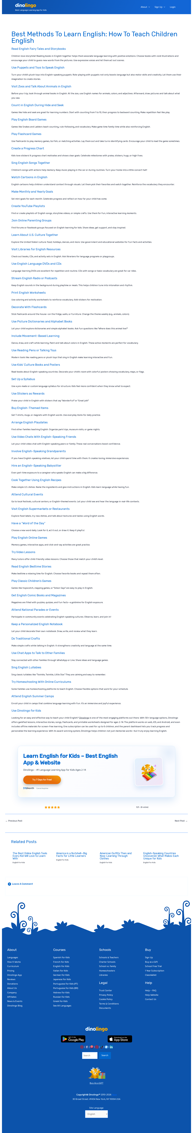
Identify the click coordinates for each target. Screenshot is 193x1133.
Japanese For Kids (62, 979)
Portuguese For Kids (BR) (65, 988)
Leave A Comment (21, 883)
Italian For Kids (60, 971)
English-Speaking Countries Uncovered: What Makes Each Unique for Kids (161, 856)
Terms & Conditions (109, 1004)
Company (12, 993)
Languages (12, 957)
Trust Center (105, 990)
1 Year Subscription (154, 971)
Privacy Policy (106, 995)
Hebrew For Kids (61, 993)
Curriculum (13, 966)
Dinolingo (84, 718)
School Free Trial (153, 966)
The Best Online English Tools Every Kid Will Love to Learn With (30, 856)
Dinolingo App (14, 975)
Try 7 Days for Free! (42, 780)
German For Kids (61, 975)
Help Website (151, 995)
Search (104, 1055)
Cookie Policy (106, 999)
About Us (12, 988)
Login (173, 7)
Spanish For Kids (61, 957)
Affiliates (11, 997)
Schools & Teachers (109, 957)
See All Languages (62, 1006)
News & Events (14, 1001)
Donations (12, 984)
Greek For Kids (60, 1001)
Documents (105, 1008)
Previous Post (13, 821)
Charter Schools (107, 962)
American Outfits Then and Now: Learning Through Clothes (116, 856)
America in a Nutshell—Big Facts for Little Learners (71, 854)
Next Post (181, 821)
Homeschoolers (107, 971)
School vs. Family (107, 966)
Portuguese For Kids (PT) (65, 984)
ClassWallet (151, 975)
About (144, 7)
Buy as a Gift (151, 962)
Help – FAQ (150, 990)
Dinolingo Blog (14, 1006)
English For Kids (19, 862)
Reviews (11, 979)
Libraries (103, 975)
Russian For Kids (61, 997)
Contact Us (150, 999)
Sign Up (158, 7)
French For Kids (61, 962)
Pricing (10, 971)
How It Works (14, 962)
